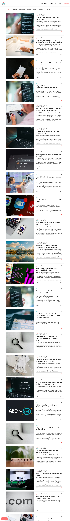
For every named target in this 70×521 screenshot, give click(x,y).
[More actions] (61, 15)
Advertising (35, 9)
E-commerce (41, 9)
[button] (46, 3)
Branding (29, 9)
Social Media (14, 9)
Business (48, 9)
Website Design (22, 9)
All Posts (7, 9)
